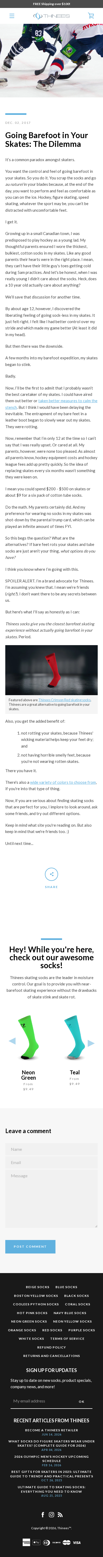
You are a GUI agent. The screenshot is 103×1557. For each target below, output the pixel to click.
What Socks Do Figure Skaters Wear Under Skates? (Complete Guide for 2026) (51, 1443)
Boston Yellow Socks (36, 1296)
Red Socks (52, 1330)
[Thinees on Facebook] (42, 1514)
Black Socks (76, 1296)
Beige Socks (37, 1287)
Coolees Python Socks (36, 1304)
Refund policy (51, 1347)
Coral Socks (77, 1304)
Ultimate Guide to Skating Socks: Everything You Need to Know (52, 1489)
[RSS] (60, 1514)
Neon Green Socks (29, 1321)
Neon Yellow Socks (72, 1321)
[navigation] (11, 15)
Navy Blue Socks (70, 1313)
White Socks (31, 1339)
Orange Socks (22, 1330)
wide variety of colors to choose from (63, 782)
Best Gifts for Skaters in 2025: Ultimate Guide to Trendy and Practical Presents (51, 1474)
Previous (12, 1042)
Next (91, 1042)
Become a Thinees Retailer (51, 1430)
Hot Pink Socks (32, 1313)
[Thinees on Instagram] (51, 1514)
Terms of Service (67, 1339)
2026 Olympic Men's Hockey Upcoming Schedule (51, 1459)
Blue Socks (66, 1287)
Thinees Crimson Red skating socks (64, 700)
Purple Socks (81, 1330)
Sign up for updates (51, 1370)
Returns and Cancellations (51, 1356)
